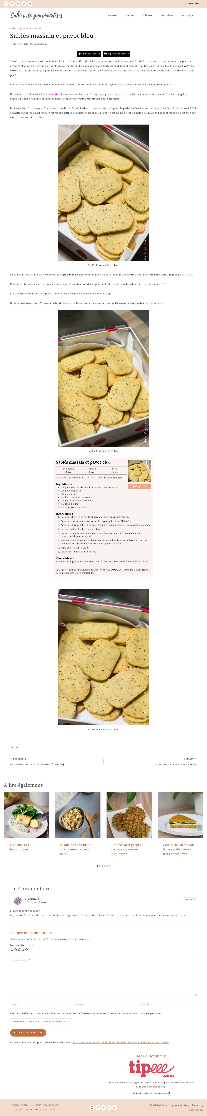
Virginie (31, 899)
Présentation (21, 1105)
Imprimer (141, 486)
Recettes (113, 15)
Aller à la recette (90, 53)
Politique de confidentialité (35, 1109)
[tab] (97, 866)
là (96, 112)
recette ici (185, 274)
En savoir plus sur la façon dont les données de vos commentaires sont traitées (121, 1042)
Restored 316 (195, 1109)
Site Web (143, 1004)
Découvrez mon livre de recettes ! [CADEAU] (37, 762)
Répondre (190, 899)
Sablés (16, 747)
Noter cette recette (22, 945)
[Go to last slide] (7, 828)
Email (79, 1004)
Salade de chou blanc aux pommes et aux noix (75, 849)
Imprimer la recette (118, 53)
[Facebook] (12, 3)
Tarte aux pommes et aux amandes (176, 762)
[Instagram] (6, 3)
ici (90, 112)
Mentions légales (47, 1105)
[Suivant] (200, 828)
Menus (130, 15)
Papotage (187, 15)
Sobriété (147, 15)
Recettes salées (32, 28)
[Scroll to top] (199, 1104)
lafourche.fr (141, 561)
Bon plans (167, 15)
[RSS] (24, 3)
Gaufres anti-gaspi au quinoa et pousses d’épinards (127, 849)
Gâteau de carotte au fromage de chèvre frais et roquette (178, 849)
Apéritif (15, 28)
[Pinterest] (18, 3)
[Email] (30, 3)
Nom (15, 1004)
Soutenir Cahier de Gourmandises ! (151, 1093)
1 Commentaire (39, 44)
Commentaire (20, 959)
